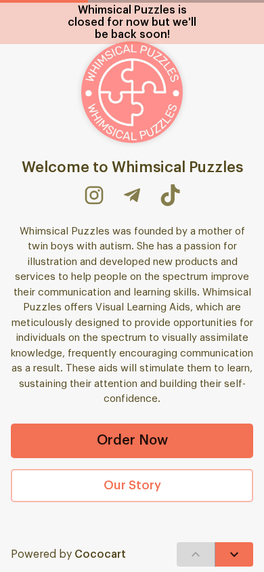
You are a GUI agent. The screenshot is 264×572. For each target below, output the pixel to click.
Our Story (132, 485)
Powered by (68, 554)
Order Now (132, 440)
